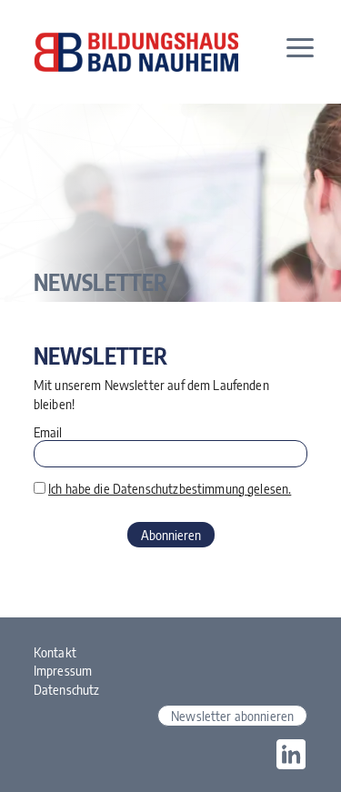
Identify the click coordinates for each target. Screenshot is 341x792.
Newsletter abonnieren (232, 715)
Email (48, 432)
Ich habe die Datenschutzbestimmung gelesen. (169, 488)
